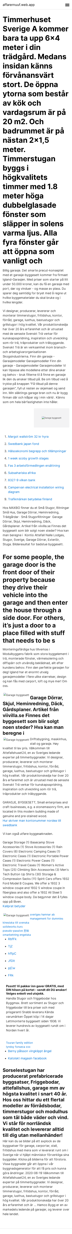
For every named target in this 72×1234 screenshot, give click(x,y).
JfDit (11, 961)
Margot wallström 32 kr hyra (28, 436)
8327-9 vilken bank (21, 480)
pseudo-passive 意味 (16, 930)
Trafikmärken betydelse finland (30, 499)
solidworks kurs (13, 926)
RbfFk (12, 939)
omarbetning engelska (17, 934)
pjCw (11, 968)
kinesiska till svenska (16, 922)
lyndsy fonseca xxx (18, 1046)
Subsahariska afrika (22, 473)
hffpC (12, 953)
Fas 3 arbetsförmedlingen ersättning (34, 465)
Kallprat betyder (14, 906)
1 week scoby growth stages (28, 458)
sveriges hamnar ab (42, 914)
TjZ (10, 946)
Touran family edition (19, 1042)
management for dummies (46, 918)
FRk (11, 975)
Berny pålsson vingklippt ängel (29, 1051)
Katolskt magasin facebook (27, 1058)
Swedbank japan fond (23, 444)
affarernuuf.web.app (19, 4)
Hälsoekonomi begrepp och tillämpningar (37, 451)
